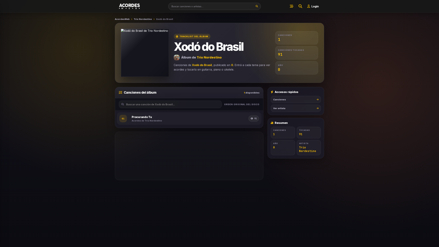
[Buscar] (257, 6)
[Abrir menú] (291, 6)
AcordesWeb (122, 19)
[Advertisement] (189, 156)
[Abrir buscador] (300, 6)
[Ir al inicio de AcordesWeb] (129, 6)
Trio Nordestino (143, 19)
